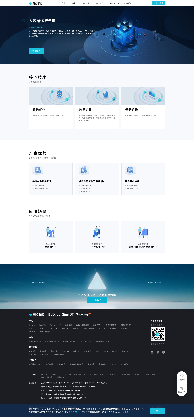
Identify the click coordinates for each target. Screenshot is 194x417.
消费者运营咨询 (69, 341)
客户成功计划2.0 (35, 364)
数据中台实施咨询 (52, 341)
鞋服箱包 (43, 351)
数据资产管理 (59, 354)
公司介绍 (113, 364)
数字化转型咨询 (35, 341)
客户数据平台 (127, 375)
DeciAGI (44, 375)
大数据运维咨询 (85, 341)
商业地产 (76, 351)
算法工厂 (43, 328)
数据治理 (32, 354)
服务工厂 (76, 328)
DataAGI (53, 375)
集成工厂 (65, 328)
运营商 (105, 351)
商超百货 (32, 351)
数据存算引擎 (111, 325)
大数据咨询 (61, 364)
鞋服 (147, 375)
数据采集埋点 (45, 354)
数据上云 (125, 351)
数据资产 (50, 377)
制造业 (114, 351)
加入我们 (124, 364)
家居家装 (87, 351)
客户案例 (49, 364)
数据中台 (103, 375)
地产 (154, 375)
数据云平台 (97, 325)
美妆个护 (54, 351)
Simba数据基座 (75, 375)
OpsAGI (63, 375)
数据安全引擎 (125, 325)
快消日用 (65, 351)
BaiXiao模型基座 (90, 375)
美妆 (42, 377)
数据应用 (138, 375)
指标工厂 (32, 328)
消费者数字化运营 (102, 341)
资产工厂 (54, 328)
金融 (97, 351)
